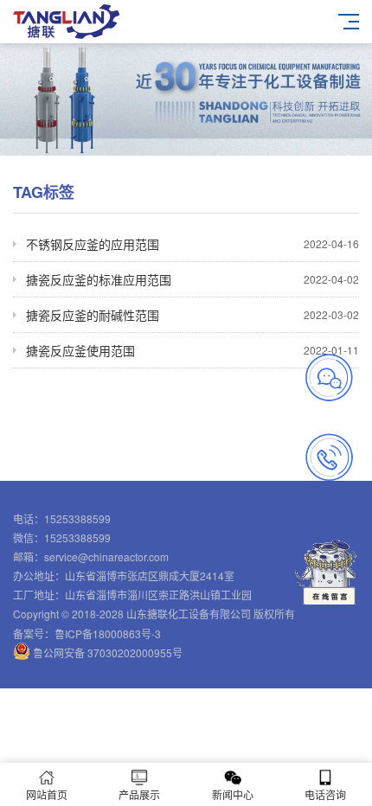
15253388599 (77, 518)
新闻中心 (232, 794)
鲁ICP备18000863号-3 (108, 633)
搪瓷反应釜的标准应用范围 (192, 279)
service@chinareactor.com (106, 556)
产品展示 (139, 794)
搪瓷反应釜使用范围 (192, 350)
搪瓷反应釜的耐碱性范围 (192, 314)
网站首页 (46, 794)
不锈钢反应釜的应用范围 (192, 244)
